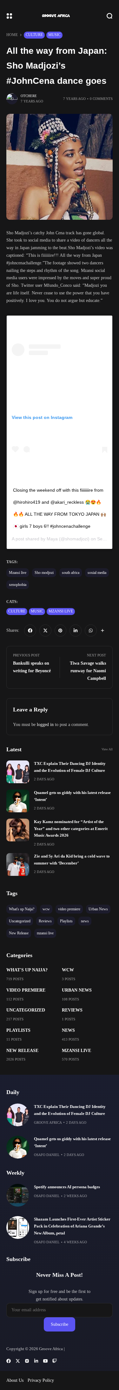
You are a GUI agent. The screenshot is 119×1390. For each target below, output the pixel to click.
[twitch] (54, 1361)
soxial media (97, 572)
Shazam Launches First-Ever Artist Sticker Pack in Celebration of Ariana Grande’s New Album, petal (72, 1226)
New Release (22, 1050)
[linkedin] (75, 630)
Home (12, 35)
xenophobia (17, 584)
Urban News (77, 990)
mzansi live (61, 611)
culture (34, 35)
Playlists (18, 1030)
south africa (70, 572)
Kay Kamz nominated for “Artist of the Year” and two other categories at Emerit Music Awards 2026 (71, 829)
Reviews (72, 1010)
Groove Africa (48, 1122)
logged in (45, 724)
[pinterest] (61, 630)
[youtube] (45, 1361)
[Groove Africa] (59, 15)
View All (107, 749)
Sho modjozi (44, 572)
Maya (52, 538)
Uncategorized (25, 1010)
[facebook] (30, 630)
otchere (29, 96)
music (54, 35)
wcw (68, 970)
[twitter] (45, 630)
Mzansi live (17, 572)
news (68, 1030)
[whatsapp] (91, 630)
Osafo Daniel (47, 1155)
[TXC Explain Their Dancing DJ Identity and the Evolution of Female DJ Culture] (17, 771)
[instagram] (27, 1361)
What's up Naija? (27, 970)
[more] (102, 630)
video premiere (25, 990)
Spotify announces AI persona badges (67, 1187)
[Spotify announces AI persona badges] (17, 1195)
